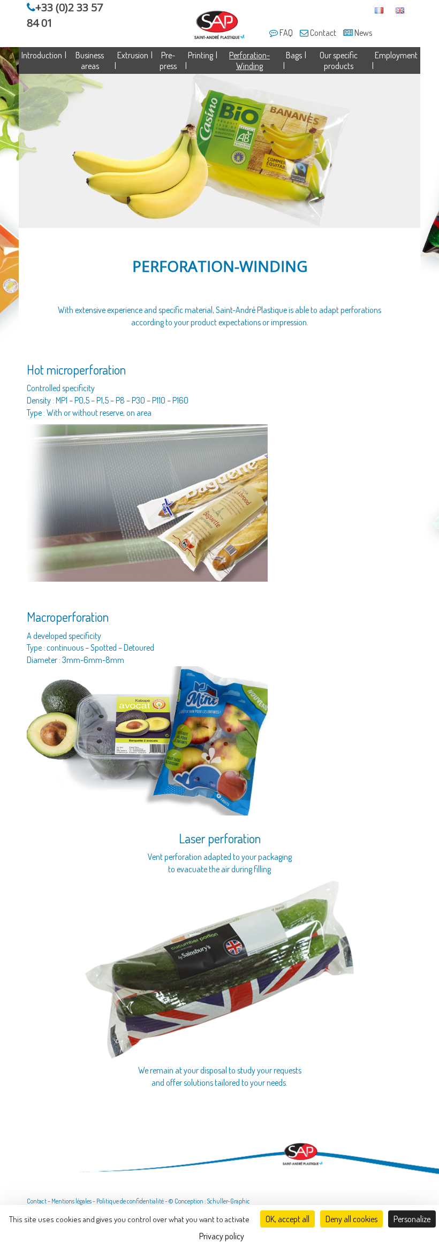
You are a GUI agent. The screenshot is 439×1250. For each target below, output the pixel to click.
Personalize (411, 1219)
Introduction (41, 55)
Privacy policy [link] (221, 1236)
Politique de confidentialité (130, 1201)
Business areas (89, 60)
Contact (322, 32)
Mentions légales (71, 1201)
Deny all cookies (351, 1219)
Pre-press (168, 60)
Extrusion (132, 55)
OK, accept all (287, 1219)
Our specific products (339, 60)
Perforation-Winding (249, 60)
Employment (396, 55)
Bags (294, 55)
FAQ (285, 32)
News (362, 32)
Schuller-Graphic (228, 1201)
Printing (200, 55)
